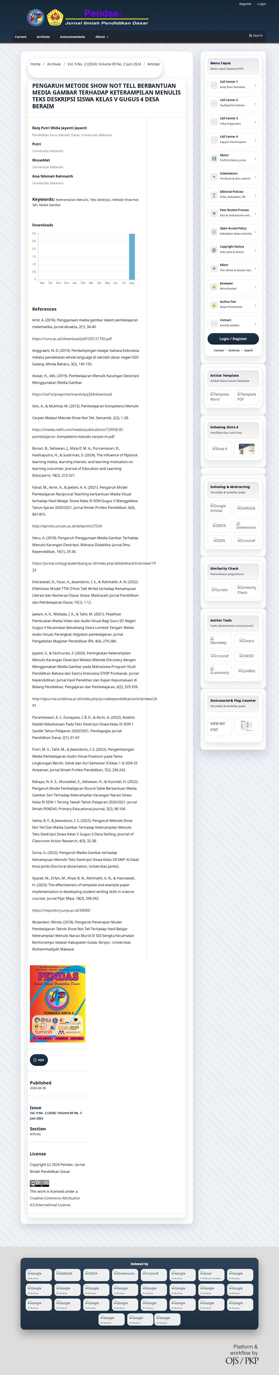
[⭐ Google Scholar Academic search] (219, 508)
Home (36, 64)
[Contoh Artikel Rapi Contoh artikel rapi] (247, 397)
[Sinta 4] (247, 449)
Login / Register (233, 338)
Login (261, 4)
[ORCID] (247, 656)
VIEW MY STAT (217, 726)
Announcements (72, 37)
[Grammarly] (220, 671)
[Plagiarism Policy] (220, 449)
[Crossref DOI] (220, 656)
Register (245, 4)
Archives (43, 37)
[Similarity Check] (247, 590)
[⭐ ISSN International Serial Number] (219, 540)
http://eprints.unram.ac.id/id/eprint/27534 (67, 526)
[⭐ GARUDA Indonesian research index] (246, 508)
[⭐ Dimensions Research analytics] (246, 526)
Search (257, 35)
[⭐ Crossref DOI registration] (246, 540)
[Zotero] (247, 641)
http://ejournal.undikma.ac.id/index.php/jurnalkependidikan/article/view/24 (94, 698)
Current (20, 37)
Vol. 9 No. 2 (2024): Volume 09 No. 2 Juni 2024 (104, 64)
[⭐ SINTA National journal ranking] (219, 526)
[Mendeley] (220, 641)
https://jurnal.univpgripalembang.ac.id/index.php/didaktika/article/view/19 (94, 563)
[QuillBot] (247, 671)
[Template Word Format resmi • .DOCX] (220, 397)
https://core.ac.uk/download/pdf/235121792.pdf (72, 338)
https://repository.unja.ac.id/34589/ (61, 910)
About (100, 37)
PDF (40, 1060)
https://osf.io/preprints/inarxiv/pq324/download (72, 394)
